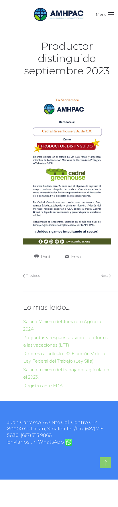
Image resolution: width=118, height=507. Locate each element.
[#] (105, 462)
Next (105, 275)
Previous (32, 275)
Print (45, 256)
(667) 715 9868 (36, 435)
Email (76, 256)
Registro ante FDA (43, 385)
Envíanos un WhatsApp (36, 442)
